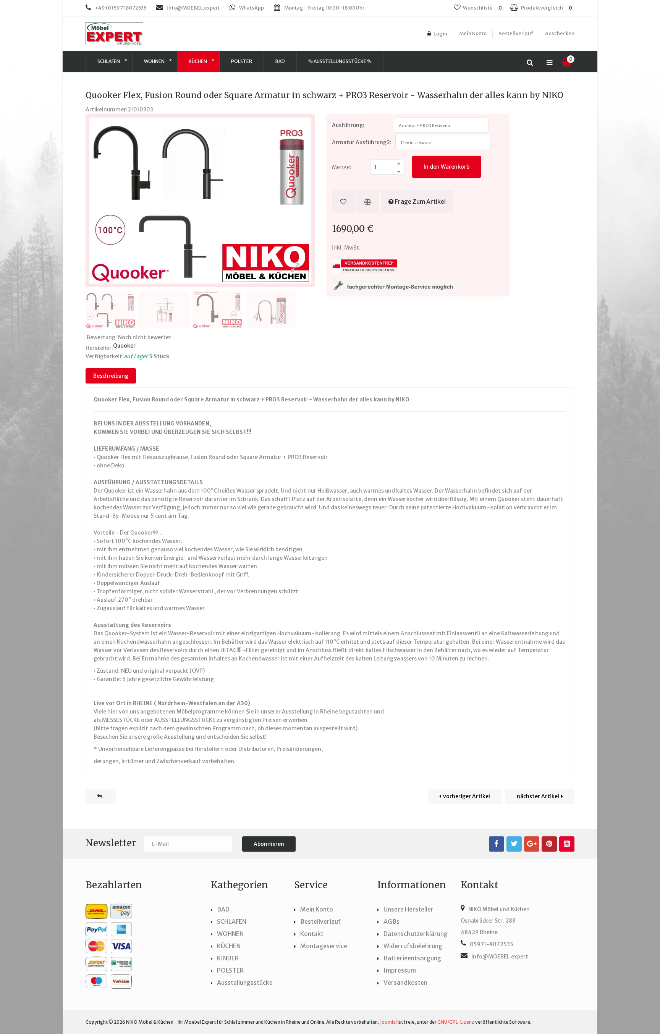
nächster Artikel (538, 796)
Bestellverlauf (515, 33)
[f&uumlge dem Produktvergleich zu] (367, 201)
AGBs (391, 921)
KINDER (228, 958)
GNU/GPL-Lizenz (455, 1022)
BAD (223, 909)
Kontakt (312, 933)
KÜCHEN (198, 61)
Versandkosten (405, 982)
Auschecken (559, 33)
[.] (496, 844)
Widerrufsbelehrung (412, 946)
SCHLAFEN (109, 61)
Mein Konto (473, 33)
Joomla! (388, 1022)
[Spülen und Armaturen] (101, 796)
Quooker (124, 345)
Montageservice (323, 946)
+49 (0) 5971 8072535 (120, 8)
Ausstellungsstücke (245, 982)
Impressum (399, 970)
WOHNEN (154, 61)
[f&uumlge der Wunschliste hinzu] (343, 201)
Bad (280, 61)
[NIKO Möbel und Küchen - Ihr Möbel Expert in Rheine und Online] (126, 33)
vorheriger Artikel (466, 796)
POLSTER (241, 61)
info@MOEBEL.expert (193, 8)
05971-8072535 (491, 944)
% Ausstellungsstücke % (340, 61)
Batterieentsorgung (412, 958)
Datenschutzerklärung (415, 933)
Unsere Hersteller (408, 909)
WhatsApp (251, 8)
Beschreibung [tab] (110, 375)
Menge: (341, 167)
